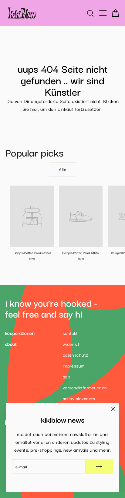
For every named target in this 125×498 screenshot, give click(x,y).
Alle (62, 169)
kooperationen (20, 332)
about (11, 343)
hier (34, 108)
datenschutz (75, 354)
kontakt (70, 332)
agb (66, 376)
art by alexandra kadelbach (79, 402)
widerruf (71, 343)
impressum (74, 365)
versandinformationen (85, 387)
